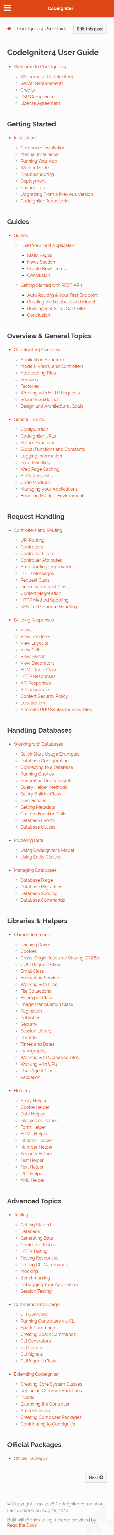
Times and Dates (37, 1044)
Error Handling (35, 462)
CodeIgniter (60, 8)
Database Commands (42, 900)
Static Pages (39, 255)
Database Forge (36, 880)
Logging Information (41, 456)
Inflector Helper (36, 1140)
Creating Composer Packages (51, 1417)
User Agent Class (38, 1070)
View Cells (31, 649)
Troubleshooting (37, 174)
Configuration (34, 429)
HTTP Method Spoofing (44, 600)
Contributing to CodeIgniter (48, 1424)
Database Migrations (41, 886)
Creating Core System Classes (51, 1384)
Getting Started (35, 1224)
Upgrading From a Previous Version (56, 194)
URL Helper (32, 1173)
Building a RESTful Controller (56, 308)
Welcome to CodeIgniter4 (40, 66)
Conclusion (38, 275)
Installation (25, 138)
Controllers (31, 547)
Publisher (30, 1017)
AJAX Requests (36, 475)
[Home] (9, 28)
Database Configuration (44, 760)
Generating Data (36, 1238)
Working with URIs (39, 1064)
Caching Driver (35, 944)
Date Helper (32, 1114)
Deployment (33, 181)
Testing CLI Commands (44, 1264)
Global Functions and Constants (52, 449)
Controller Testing (38, 1244)
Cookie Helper (35, 1107)
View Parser (32, 656)
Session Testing (36, 1291)
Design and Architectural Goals (51, 406)
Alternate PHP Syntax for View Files (56, 709)
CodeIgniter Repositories (45, 201)
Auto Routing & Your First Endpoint (62, 295)
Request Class (35, 580)
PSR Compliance (37, 96)
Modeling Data (28, 840)
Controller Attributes (41, 560)
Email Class (32, 971)
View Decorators (37, 663)
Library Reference (32, 934)
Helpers (22, 1090)
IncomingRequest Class (44, 586)
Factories (29, 386)
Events (27, 1397)
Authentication (35, 1410)
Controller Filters (37, 553)
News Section (41, 262)
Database (30, 1231)
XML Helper (32, 1180)
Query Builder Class (40, 794)
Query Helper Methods (43, 787)
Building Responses (34, 620)
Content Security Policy (44, 696)
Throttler (29, 1037)
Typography (33, 1050)
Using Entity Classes (40, 857)
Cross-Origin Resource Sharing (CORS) (59, 958)
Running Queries (37, 774)
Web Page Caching (39, 469)
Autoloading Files (38, 373)
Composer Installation (42, 147)
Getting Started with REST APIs (51, 285)
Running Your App (38, 161)
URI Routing (32, 540)
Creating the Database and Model (61, 302)
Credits (27, 90)
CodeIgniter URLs (38, 436)
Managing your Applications (49, 489)
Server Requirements (42, 83)
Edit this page (90, 29)
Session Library (36, 1031)
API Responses (35, 683)
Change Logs (34, 187)
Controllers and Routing (38, 530)
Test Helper (32, 1160)
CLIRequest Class (38, 1361)
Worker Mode (34, 167)
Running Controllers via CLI (48, 1321)
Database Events (37, 820)
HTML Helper (34, 1133)
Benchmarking (35, 1278)
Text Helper (32, 1167)
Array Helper (33, 1100)
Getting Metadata (37, 807)
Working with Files (38, 984)
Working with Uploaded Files (49, 1057)
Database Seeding (39, 893)
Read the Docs (22, 1525)
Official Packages (31, 1458)
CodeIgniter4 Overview (37, 349)
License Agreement (40, 103)
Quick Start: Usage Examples (49, 754)
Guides (21, 235)
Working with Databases (38, 744)
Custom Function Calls (43, 813)
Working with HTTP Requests (50, 393)
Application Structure (42, 359)
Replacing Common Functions (51, 1390)
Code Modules (35, 482)
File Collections (35, 991)
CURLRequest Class (40, 964)
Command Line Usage (36, 1304)
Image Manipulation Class (46, 1004)
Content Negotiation (40, 593)
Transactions (33, 800)
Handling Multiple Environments (53, 495)
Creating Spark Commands (48, 1334)
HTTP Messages (37, 573)
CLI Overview (34, 1314)
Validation (30, 1077)
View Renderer (35, 636)
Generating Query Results (46, 780)
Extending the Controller (45, 1404)
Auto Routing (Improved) (45, 566)
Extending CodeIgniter (36, 1374)
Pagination (31, 1011)
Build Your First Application (47, 245)
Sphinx (33, 1520)
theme (63, 1520)
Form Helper (33, 1127)
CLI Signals (31, 1354)
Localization (32, 703)
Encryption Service (39, 977)
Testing (21, 1214)
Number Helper (36, 1147)
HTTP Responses (38, 676)
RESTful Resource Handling (48, 606)
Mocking (29, 1271)
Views (26, 630)
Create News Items (46, 268)
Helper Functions (37, 442)
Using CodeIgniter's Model (47, 850)
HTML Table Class (38, 669)
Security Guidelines (39, 399)
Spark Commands (39, 1327)
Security (28, 1024)
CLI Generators (35, 1341)
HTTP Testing (34, 1251)
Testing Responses (39, 1258)
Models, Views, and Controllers (52, 366)
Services (29, 379)
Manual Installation (39, 154)
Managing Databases (35, 870)
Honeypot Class (36, 997)
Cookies (28, 951)
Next (94, 1477)
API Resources (35, 689)
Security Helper (36, 1153)
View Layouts (34, 643)
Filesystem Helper (38, 1120)
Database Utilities (37, 827)
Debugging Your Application (49, 1284)
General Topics (29, 419)
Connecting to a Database (46, 767)
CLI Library (31, 1347)
